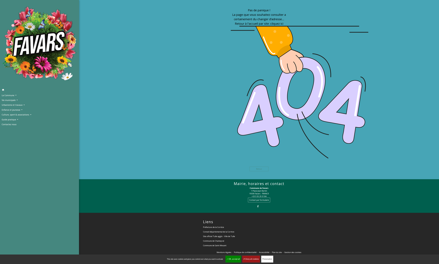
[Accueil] (39, 43)
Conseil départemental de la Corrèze (218, 232)
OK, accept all (234, 259)
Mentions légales (224, 252)
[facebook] (259, 206)
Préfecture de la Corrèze (213, 227)
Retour (259, 169)
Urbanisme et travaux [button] (12, 105)
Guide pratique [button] (9, 119)
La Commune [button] (8, 95)
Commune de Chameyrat (213, 241)
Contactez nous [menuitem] (9, 124)
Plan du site (277, 252)
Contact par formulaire (259, 200)
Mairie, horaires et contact (259, 183)
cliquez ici (276, 23)
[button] (39, 90)
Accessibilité (264, 252)
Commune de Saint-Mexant (214, 245)
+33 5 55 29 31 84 (259, 196)
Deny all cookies (252, 259)
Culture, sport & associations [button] (16, 114)
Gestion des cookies (292, 252)
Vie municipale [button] (9, 100)
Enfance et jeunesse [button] (11, 109)
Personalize (267, 259)
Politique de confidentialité (245, 252)
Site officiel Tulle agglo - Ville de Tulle (219, 236)
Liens (208, 222)
